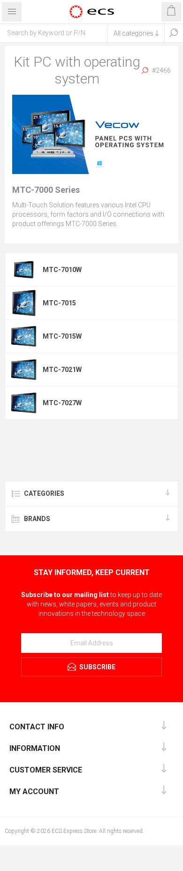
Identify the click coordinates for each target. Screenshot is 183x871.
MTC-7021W (62, 369)
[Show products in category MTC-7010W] (24, 270)
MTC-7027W (62, 403)
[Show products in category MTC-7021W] (24, 370)
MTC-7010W (62, 269)
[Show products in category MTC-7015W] (24, 336)
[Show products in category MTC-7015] (24, 303)
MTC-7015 (59, 303)
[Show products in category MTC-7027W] (24, 403)
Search (173, 32)
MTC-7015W (62, 336)
